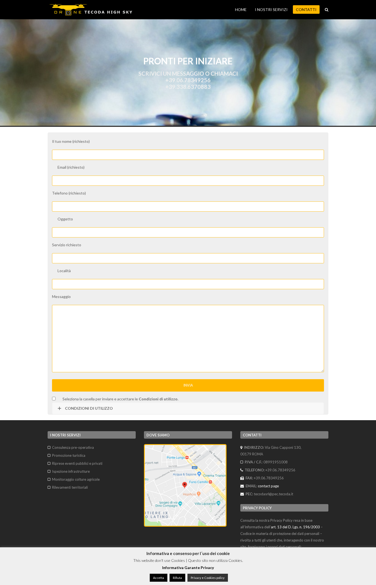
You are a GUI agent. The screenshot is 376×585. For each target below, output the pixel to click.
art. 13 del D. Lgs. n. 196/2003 (295, 527)
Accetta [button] (158, 577)
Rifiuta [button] (177, 577)
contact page (268, 486)
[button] (327, 10)
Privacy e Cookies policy (208, 577)
